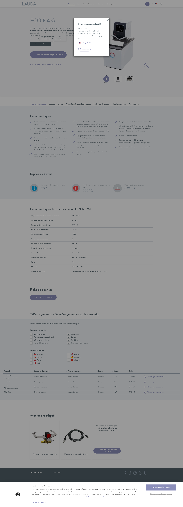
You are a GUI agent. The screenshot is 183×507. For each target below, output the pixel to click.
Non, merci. (84, 49)
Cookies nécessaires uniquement (161, 494)
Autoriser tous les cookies (161, 487)
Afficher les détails (38, 503)
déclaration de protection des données (98, 497)
